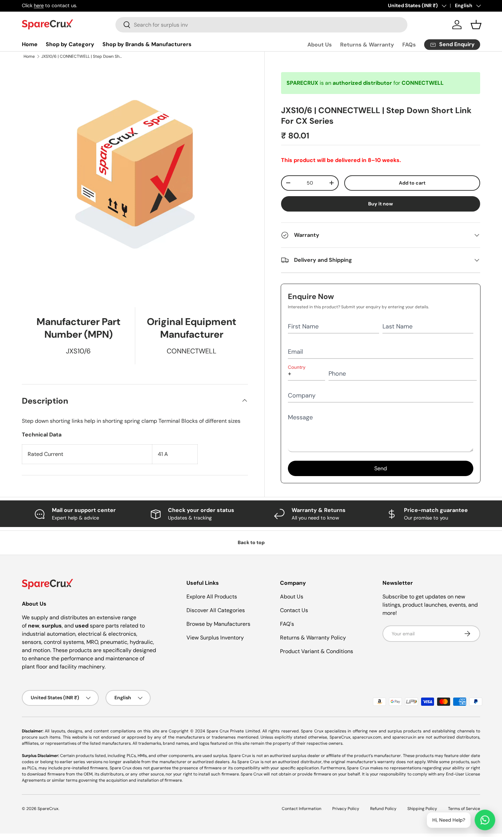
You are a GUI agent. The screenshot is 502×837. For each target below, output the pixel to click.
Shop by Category (70, 44)
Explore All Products (211, 596)
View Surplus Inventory (215, 637)
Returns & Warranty (367, 44)
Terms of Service (464, 808)
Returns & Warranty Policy (313, 637)
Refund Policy (383, 808)
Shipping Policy (422, 808)
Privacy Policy (345, 808)
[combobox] (261, 24)
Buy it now (380, 204)
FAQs (409, 44)
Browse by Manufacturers (218, 623)
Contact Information (301, 808)
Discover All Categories (215, 610)
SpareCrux (48, 808)
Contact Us (294, 610)
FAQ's (287, 623)
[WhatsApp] (485, 820)
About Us (319, 44)
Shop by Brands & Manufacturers (147, 44)
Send (380, 468)
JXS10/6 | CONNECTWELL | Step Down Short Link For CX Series (82, 56)
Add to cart (412, 183)
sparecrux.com (366, 737)
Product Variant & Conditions (316, 651)
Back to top (251, 542)
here (39, 5)
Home (30, 44)
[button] (476, 24)
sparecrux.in (404, 737)
